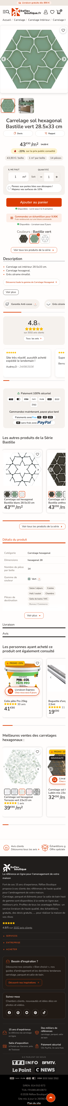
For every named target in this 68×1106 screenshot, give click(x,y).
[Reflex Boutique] (26, 12)
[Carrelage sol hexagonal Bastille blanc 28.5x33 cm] (45, 238)
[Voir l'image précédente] (6, 469)
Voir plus (11, 292)
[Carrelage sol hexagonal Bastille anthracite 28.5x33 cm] (23, 238)
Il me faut (13, 169)
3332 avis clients (23, 927)
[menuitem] (8, 106)
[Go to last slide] (3, 59)
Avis (5, 634)
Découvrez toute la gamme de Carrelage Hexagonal (30, 282)
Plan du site (34, 1103)
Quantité (43, 169)
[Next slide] (64, 59)
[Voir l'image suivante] (38, 469)
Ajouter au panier (34, 202)
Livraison (9, 625)
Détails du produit (15, 540)
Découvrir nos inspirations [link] (22, 982)
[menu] (6, 12)
